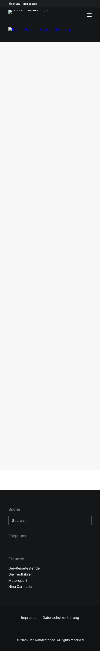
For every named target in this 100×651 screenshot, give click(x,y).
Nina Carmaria (20, 586)
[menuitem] (14, 3)
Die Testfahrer (20, 574)
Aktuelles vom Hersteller (47, 60)
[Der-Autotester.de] (29, 16)
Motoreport (17, 580)
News (76, 60)
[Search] (75, 15)
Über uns (14, 3)
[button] (50, 76)
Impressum (30, 617)
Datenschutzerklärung (61, 617)
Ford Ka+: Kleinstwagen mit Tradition (50, 262)
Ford (76, 68)
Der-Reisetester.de (24, 568)
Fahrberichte (57, 201)
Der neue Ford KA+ (34, 398)
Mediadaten (30, 3)
